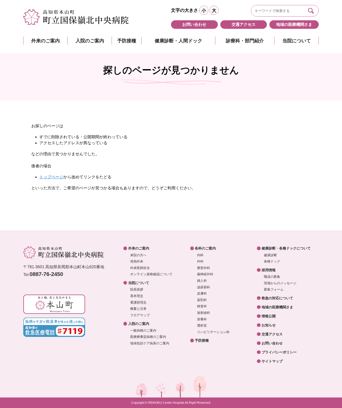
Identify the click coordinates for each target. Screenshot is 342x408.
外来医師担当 (140, 268)
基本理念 (136, 296)
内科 (200, 255)
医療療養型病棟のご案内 (148, 337)
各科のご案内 (205, 248)
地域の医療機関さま (294, 24)
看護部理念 (138, 302)
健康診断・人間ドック (178, 40)
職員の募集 (272, 277)
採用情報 (269, 270)
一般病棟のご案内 (143, 330)
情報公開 (269, 316)
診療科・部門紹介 (245, 40)
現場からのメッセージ (280, 283)
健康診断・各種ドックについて (286, 248)
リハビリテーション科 (213, 332)
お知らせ (269, 325)
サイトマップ (272, 361)
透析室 (202, 325)
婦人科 (202, 281)
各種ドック (272, 261)
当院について (296, 40)
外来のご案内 (45, 40)
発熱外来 (136, 261)
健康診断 (270, 255)
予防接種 (126, 40)
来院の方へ (138, 255)
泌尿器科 (203, 287)
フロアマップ (140, 315)
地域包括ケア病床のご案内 (149, 343)
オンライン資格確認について (151, 274)
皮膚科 (202, 293)
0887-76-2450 (46, 274)
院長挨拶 (136, 289)
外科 (200, 261)
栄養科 (202, 319)
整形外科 (203, 268)
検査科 (202, 306)
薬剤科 (202, 300)
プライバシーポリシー (279, 352)
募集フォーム (273, 289)
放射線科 (203, 313)
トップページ (51, 177)
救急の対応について (277, 298)
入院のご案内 (90, 40)
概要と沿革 (138, 309)
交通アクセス (244, 24)
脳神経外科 (205, 274)
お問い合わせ (194, 24)
